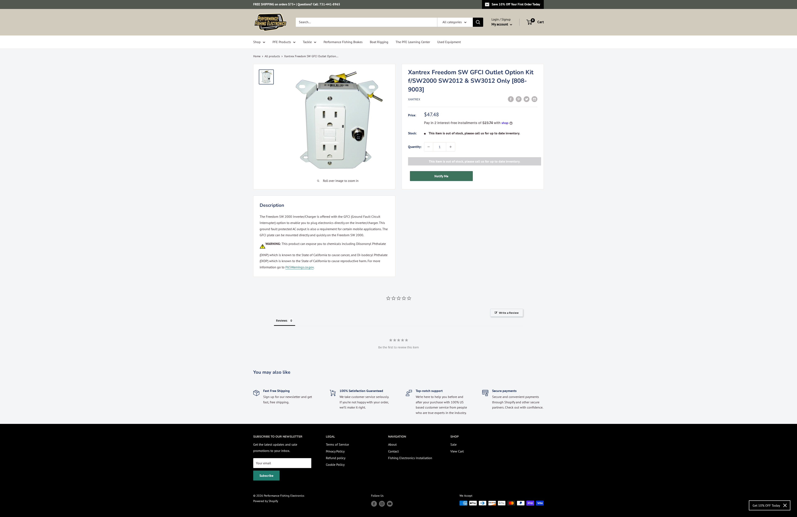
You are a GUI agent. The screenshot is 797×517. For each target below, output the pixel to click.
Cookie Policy (335, 464)
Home (256, 56)
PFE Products (282, 42)
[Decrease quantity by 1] (428, 146)
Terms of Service (337, 444)
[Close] (785, 505)
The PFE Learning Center (413, 42)
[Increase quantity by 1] (450, 146)
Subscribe (266, 475)
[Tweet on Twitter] (526, 99)
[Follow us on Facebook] (374, 504)
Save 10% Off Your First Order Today (516, 4)
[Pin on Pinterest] (519, 99)
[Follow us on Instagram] (382, 504)
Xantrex (414, 99)
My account (500, 24)
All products (272, 56)
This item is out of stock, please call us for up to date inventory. (474, 161)
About (392, 444)
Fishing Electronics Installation (410, 458)
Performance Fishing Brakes (343, 42)
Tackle (307, 42)
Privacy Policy (335, 451)
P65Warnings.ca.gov (299, 267)
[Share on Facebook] (511, 99)
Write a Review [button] (509, 313)
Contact (393, 451)
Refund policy (335, 458)
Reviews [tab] (281, 320)
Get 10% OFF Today (766, 505)
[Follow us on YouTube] (390, 504)
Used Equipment (449, 42)
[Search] (478, 22)
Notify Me (441, 176)
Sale (453, 444)
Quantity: (415, 147)
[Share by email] (534, 99)
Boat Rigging (379, 42)
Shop (257, 42)
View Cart (457, 451)
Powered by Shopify (265, 501)
